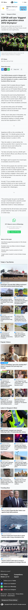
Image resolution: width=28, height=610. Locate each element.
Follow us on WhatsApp (10, 586)
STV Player (4, 574)
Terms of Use (11, 593)
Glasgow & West (11, 14)
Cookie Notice (11, 595)
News (3, 14)
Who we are (4, 593)
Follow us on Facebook (10, 583)
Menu (5, 2)
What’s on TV (5, 577)
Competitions (18, 574)
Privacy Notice (19, 593)
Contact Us (3, 595)
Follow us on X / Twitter (10, 580)
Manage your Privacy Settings (9, 600)
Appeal (16, 577)
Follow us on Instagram (10, 589)
